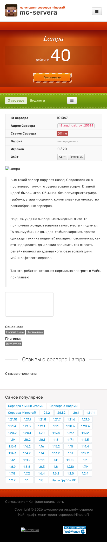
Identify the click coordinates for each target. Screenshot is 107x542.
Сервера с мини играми (25, 406)
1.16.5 (85, 439)
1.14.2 (27, 453)
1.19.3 (70, 433)
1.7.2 (27, 473)
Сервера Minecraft (22, 412)
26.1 (76, 412)
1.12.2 (85, 453)
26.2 (47, 412)
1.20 (42, 433)
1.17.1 (70, 439)
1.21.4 (12, 426)
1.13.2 (56, 453)
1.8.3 (41, 467)
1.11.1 (41, 460)
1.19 (12, 439)
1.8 (56, 467)
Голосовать (52, 77)
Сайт (62, 156)
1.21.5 (86, 419)
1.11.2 (26, 460)
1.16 (41, 446)
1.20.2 (12, 433)
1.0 (41, 480)
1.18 (55, 439)
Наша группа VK (64, 480)
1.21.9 (27, 419)
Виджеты (37, 100)
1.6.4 (41, 473)
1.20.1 (27, 433)
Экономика (35, 332)
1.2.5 (70, 473)
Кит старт (13, 344)
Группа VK (76, 156)
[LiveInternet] (51, 530)
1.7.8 (12, 473)
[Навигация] (97, 11)
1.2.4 (85, 473)
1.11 (56, 460)
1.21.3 (27, 426)
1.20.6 (70, 426)
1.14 (41, 453)
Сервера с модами (63, 406)
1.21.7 (57, 419)
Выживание (15, 332)
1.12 (12, 460)
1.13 (70, 453)
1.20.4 (85, 426)
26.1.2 (61, 412)
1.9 (85, 460)
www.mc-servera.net (60, 509)
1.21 (55, 426)
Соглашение (15, 502)
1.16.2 (27, 446)
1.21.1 (41, 426)
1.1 (26, 480)
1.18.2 (27, 439)
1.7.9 (85, 467)
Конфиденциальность (46, 502)
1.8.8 (26, 467)
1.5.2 (56, 473)
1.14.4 (85, 446)
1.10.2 (70, 460)
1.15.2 (56, 446)
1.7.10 (70, 467)
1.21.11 (90, 412)
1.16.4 (12, 446)
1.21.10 (12, 419)
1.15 (70, 446)
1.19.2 (85, 433)
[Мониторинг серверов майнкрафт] (35, 10)
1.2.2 (12, 480)
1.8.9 (12, 467)
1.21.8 (42, 419)
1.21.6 (71, 419)
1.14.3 (12, 453)
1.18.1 (41, 439)
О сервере (16, 100)
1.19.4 (56, 433)
